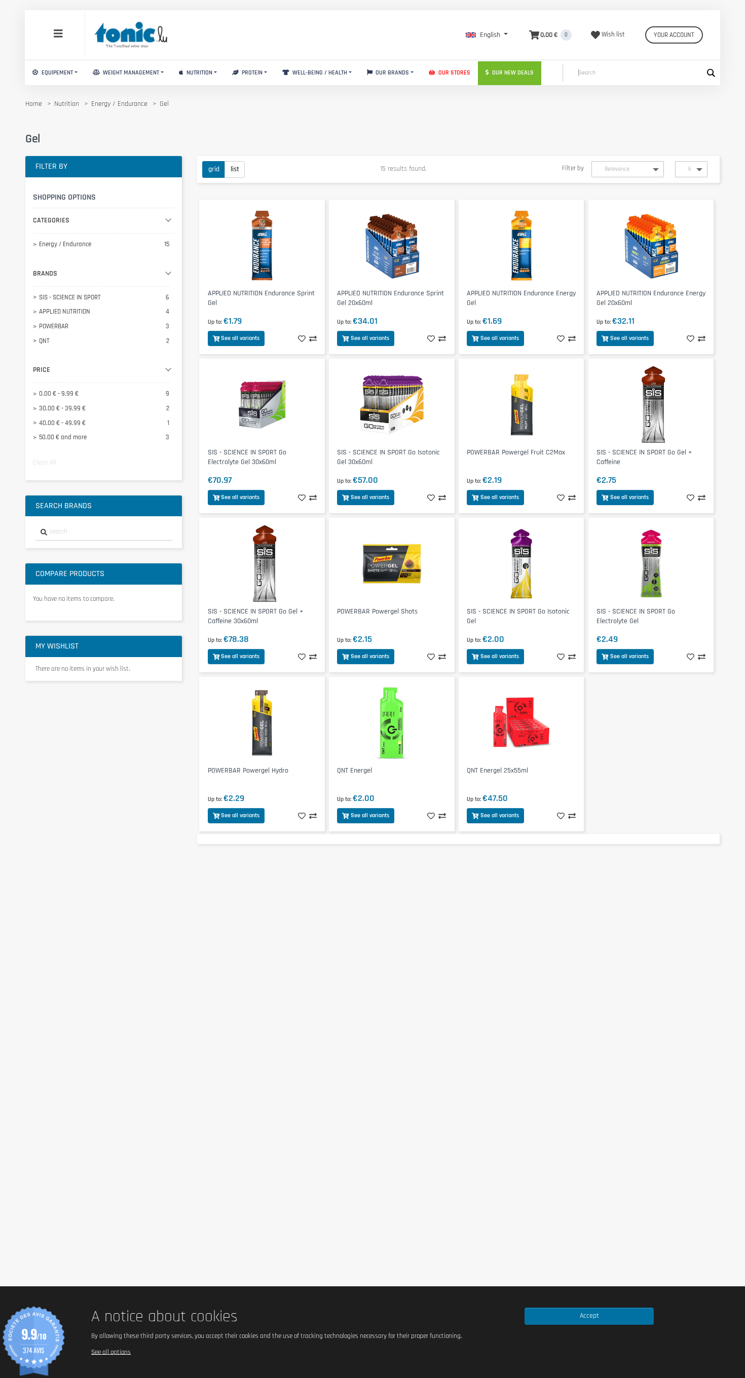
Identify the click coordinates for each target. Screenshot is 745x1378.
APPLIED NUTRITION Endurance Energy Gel (521, 298)
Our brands (391, 72)
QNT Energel (354, 770)
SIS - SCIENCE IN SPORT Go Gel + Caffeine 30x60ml (255, 616)
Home (33, 103)
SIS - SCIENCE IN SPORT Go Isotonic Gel (518, 616)
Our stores (453, 72)
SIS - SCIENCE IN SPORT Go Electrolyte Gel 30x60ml (247, 457)
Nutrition (198, 72)
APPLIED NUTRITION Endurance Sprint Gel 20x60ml (390, 298)
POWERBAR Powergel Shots (377, 611)
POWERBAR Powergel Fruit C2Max (516, 452)
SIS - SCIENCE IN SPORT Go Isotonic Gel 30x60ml (388, 457)
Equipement (56, 72)
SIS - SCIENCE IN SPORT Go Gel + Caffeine (644, 457)
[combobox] (103, 532)
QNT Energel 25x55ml (497, 770)
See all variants (240, 338)
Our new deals (512, 72)
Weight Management (130, 72)
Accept (589, 1315)
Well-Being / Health (319, 72)
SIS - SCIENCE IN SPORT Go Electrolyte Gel (636, 616)
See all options (111, 1352)
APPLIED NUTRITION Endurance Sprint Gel (261, 298)
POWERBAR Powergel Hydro (248, 770)
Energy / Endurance (119, 103)
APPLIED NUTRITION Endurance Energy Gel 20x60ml (651, 298)
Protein (251, 72)
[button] (487, 35)
